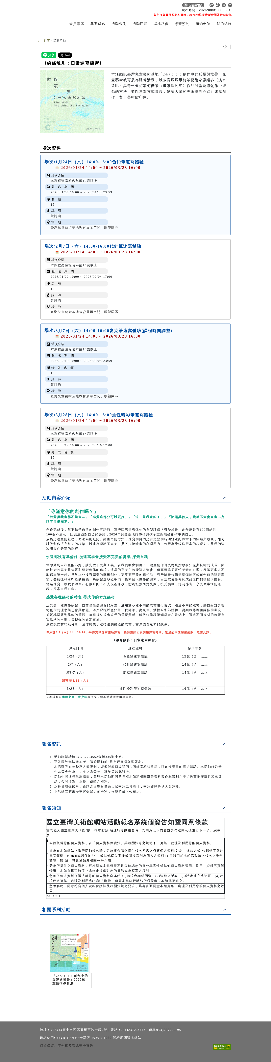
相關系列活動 (56, 909)
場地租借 (161, 24)
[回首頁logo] (66, 6)
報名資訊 (51, 743)
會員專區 (77, 24)
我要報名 (98, 24)
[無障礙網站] (223, 1050)
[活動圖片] (72, 101)
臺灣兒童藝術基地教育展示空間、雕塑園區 (84, 227)
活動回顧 (140, 24)
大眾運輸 (172, 786)
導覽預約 (182, 24)
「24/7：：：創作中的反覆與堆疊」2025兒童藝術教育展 (70, 979)
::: (40, 40)
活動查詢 (119, 24)
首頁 (47, 40)
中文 (224, 47)
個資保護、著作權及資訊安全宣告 (66, 1045)
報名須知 (51, 807)
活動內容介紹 (56, 497)
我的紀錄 (224, 24)
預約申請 (203, 24)
